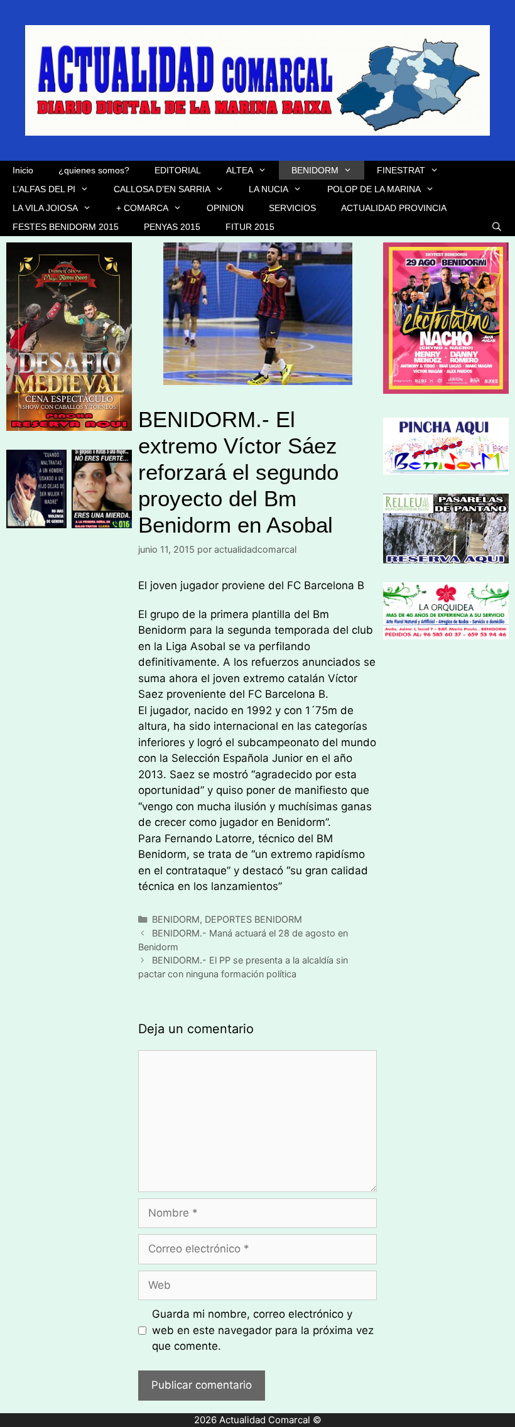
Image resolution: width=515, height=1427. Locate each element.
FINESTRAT (401, 170)
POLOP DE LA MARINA (374, 189)
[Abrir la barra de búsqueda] (497, 226)
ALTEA (239, 170)
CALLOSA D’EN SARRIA (162, 189)
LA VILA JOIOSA (45, 208)
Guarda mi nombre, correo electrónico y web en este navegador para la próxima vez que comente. (263, 1330)
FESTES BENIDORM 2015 (66, 227)
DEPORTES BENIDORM (253, 919)
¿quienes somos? (93, 170)
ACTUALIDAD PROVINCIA (394, 208)
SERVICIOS (292, 208)
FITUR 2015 (249, 227)
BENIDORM (315, 170)
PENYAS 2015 (172, 227)
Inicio (23, 170)
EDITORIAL (177, 170)
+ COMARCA (142, 208)
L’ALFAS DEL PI (44, 189)
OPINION (225, 208)
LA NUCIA (268, 189)
